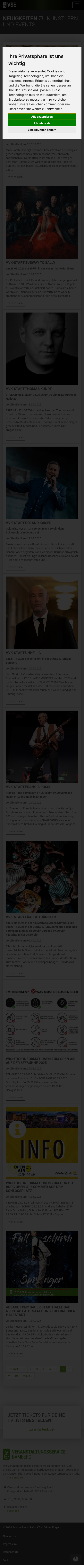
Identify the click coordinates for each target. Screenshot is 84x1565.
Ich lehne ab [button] (42, 123)
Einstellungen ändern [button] (42, 129)
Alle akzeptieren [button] (42, 116)
